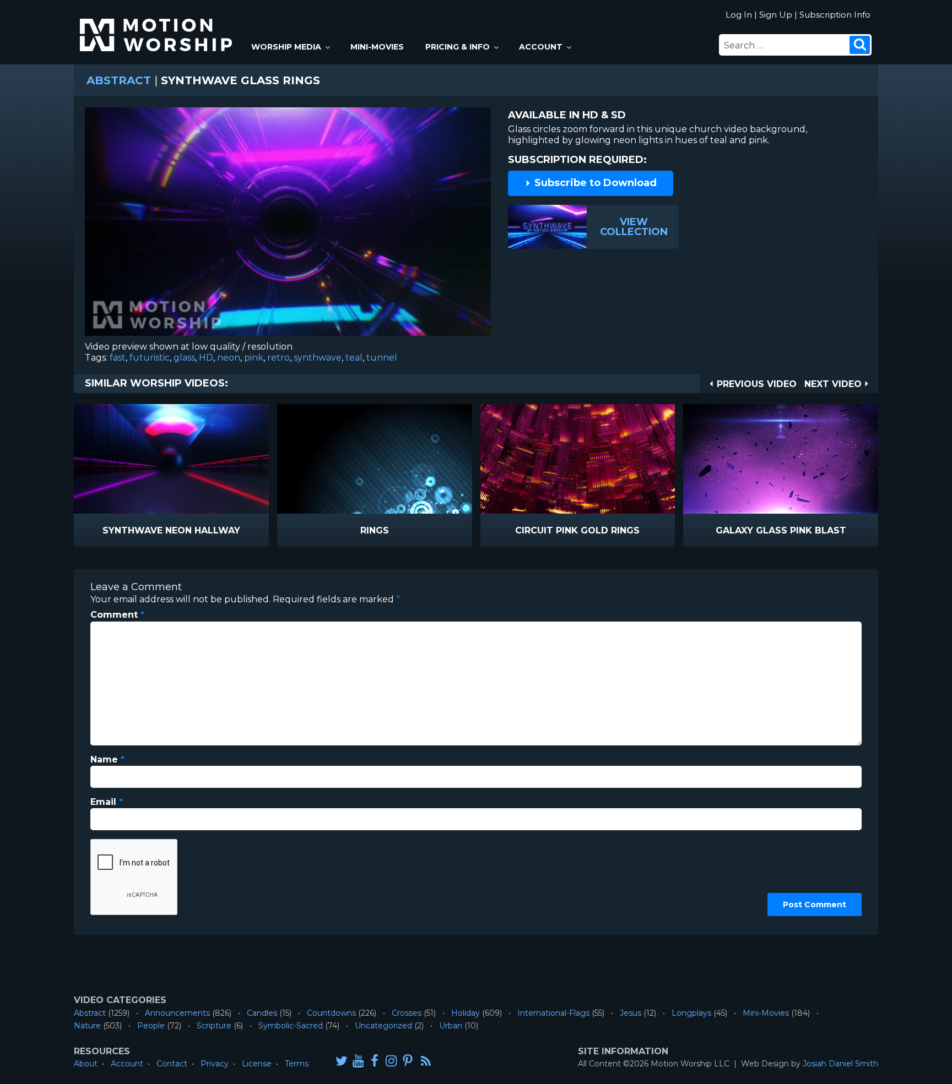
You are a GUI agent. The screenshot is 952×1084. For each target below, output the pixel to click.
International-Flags (553, 1013)
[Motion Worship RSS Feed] (426, 1061)
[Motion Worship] (157, 25)
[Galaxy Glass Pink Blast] (780, 459)
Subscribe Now (199, 531)
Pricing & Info (457, 47)
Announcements (177, 1013)
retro (278, 357)
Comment (117, 614)
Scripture (214, 1026)
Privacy (215, 1064)
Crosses (406, 1013)
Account (540, 47)
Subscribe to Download (594, 183)
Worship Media (286, 47)
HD (206, 357)
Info (124, 531)
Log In (739, 14)
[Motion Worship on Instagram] (391, 1061)
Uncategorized (383, 1026)
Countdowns (331, 1013)
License (257, 1064)
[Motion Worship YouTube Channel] (358, 1061)
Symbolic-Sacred (290, 1026)
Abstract (118, 80)
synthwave (318, 357)
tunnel (381, 357)
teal (354, 357)
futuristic (149, 357)
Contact (171, 1064)
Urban (450, 1026)
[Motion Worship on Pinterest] (407, 1061)
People (151, 1026)
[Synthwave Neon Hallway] (171, 459)
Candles (262, 1013)
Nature (87, 1026)
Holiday (465, 1013)
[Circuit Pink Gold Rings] (577, 459)
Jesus (630, 1013)
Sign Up (775, 14)
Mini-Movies (377, 47)
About (86, 1064)
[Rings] (374, 459)
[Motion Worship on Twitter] (341, 1061)
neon (228, 357)
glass (184, 357)
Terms (297, 1064)
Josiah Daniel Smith (840, 1064)
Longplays (691, 1013)
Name (107, 759)
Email (106, 802)
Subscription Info (834, 14)
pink (253, 357)
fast (118, 357)
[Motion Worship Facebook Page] (374, 1061)
